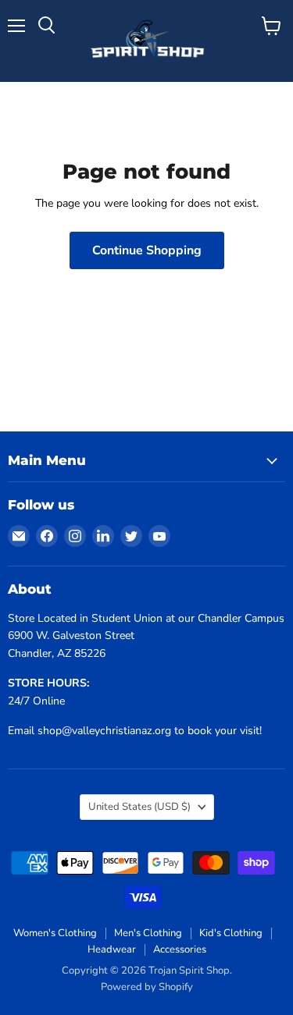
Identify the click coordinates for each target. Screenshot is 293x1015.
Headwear (112, 949)
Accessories (179, 949)
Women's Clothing (55, 933)
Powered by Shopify (147, 987)
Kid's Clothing (231, 933)
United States (139, 807)
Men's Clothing (148, 933)
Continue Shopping (147, 250)
